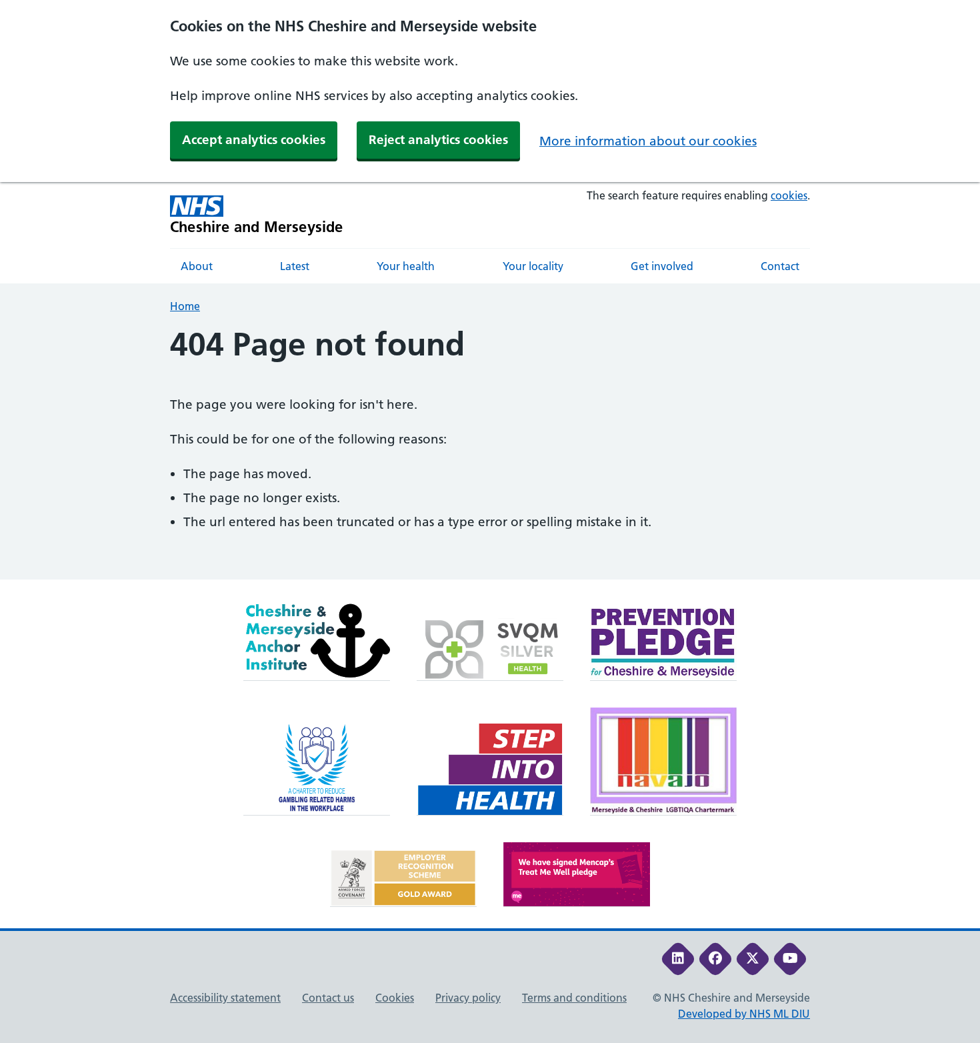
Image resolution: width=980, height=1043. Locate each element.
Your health (406, 266)
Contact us (328, 997)
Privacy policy (468, 997)
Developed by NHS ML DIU (744, 1013)
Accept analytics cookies (253, 139)
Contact (780, 266)
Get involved (662, 266)
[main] (490, 453)
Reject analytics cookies (438, 139)
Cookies (394, 997)
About (197, 266)
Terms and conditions (574, 997)
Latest (294, 266)
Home (185, 306)
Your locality (533, 266)
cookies (789, 195)
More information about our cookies (648, 141)
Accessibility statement (225, 997)
